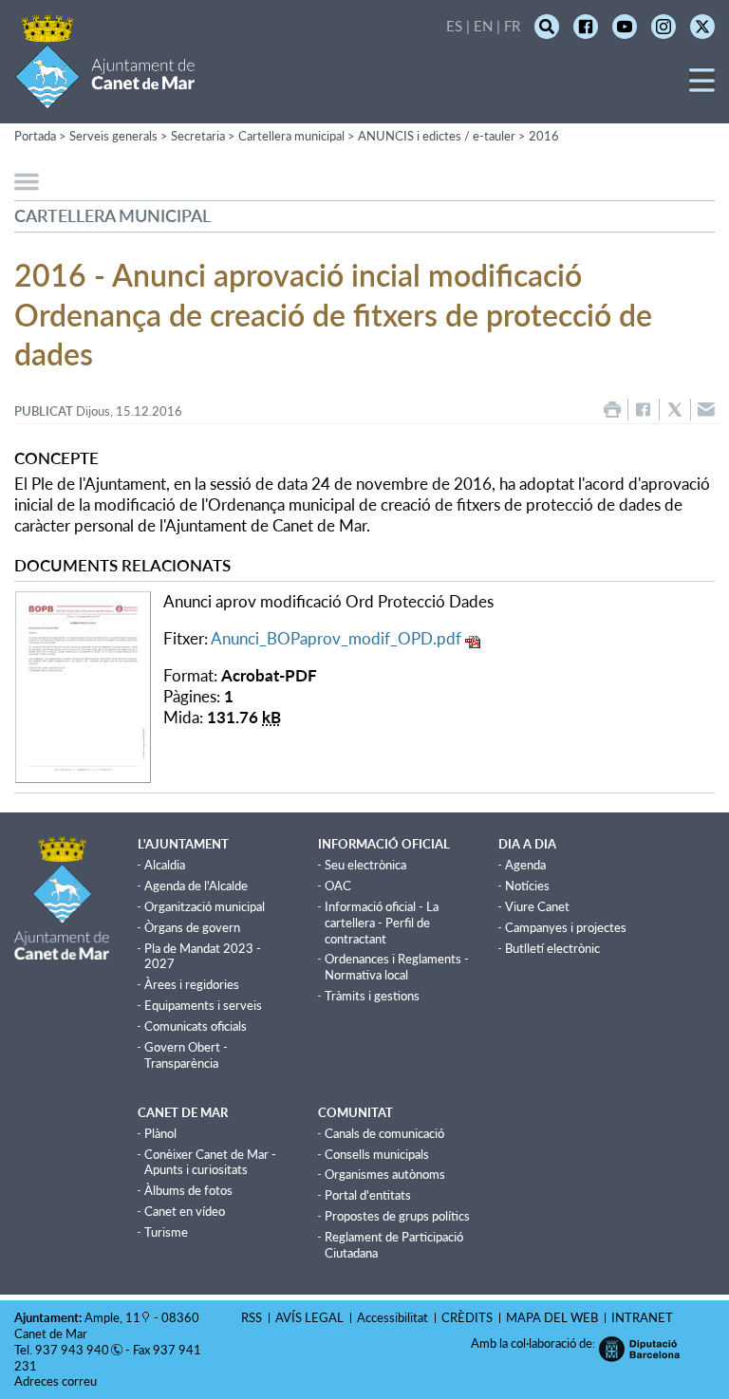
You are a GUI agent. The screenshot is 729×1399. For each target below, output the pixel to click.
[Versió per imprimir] (612, 409)
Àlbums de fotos (188, 1190)
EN (483, 25)
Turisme (166, 1232)
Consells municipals (377, 1154)
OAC (338, 885)
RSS (251, 1317)
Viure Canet (537, 906)
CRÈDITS (467, 1317)
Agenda (525, 864)
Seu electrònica (365, 864)
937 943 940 (72, 1349)
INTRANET (642, 1317)
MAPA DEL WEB (552, 1317)
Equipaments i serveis (203, 1005)
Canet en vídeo (184, 1211)
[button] (702, 87)
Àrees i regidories (191, 984)
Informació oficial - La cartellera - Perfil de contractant (382, 922)
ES (454, 25)
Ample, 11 (112, 1317)
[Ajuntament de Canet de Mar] (105, 97)
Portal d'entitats (368, 1195)
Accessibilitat (392, 1317)
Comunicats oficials (195, 1026)
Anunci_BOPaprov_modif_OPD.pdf (336, 638)
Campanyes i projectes (565, 927)
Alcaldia (164, 864)
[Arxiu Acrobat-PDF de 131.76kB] (83, 685)
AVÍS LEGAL (309, 1317)
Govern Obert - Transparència (186, 1055)
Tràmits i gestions (372, 995)
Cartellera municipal (291, 135)
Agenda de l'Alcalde (196, 885)
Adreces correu (57, 1381)
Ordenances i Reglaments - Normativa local (397, 966)
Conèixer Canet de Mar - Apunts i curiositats (210, 1162)
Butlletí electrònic (552, 948)
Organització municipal (204, 906)
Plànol (160, 1133)
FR (512, 25)
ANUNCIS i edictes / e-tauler (436, 135)
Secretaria (198, 135)
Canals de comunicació (384, 1133)
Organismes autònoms (385, 1174)
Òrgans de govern (192, 927)
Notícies (527, 885)
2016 (544, 135)
